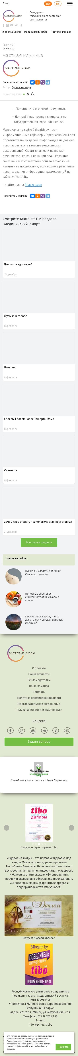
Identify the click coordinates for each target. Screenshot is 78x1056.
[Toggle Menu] (70, 3)
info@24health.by (40, 1024)
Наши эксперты (39, 674)
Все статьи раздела (39, 542)
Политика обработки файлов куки (39, 710)
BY (57, 3)
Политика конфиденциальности (39, 698)
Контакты (39, 692)
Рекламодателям (39, 680)
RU (48, 3)
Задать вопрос (39, 742)
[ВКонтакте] (32, 82)
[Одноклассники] (37, 82)
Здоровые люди (21, 87)
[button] (6, 826)
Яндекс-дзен (33, 184)
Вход (6, 3)
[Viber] (42, 82)
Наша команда (39, 686)
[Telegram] (48, 82)
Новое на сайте (15, 558)
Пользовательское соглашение (39, 704)
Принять (63, 1047)
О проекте (39, 668)
